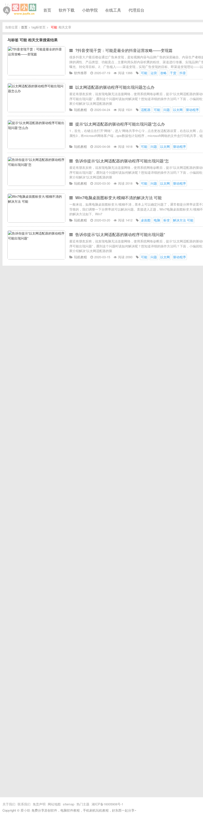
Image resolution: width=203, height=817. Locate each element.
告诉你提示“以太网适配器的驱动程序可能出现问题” (120, 234)
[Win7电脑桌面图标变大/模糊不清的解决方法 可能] (36, 221)
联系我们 (24, 804)
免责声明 (39, 804)
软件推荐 (80, 72)
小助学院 (90, 10)
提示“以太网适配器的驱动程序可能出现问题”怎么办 (120, 124)
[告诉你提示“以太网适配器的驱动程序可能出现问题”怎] (36, 184)
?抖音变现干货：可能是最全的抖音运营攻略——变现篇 (124, 50)
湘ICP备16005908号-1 (107, 804)
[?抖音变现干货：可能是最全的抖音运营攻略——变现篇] (36, 74)
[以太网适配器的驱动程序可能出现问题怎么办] (36, 110)
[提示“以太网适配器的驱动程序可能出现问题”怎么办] (36, 147)
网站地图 (54, 804)
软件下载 (67, 10)
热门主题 (82, 804)
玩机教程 (80, 109)
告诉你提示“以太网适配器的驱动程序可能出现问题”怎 (122, 161)
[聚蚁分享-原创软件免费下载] (20, 9)
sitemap (68, 804)
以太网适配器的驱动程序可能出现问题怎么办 (114, 87)
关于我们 (8, 804)
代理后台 (136, 10)
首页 (47, 10)
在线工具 (113, 10)
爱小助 (25, 810)
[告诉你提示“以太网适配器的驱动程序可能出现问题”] (36, 258)
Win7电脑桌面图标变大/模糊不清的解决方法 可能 (118, 197)
